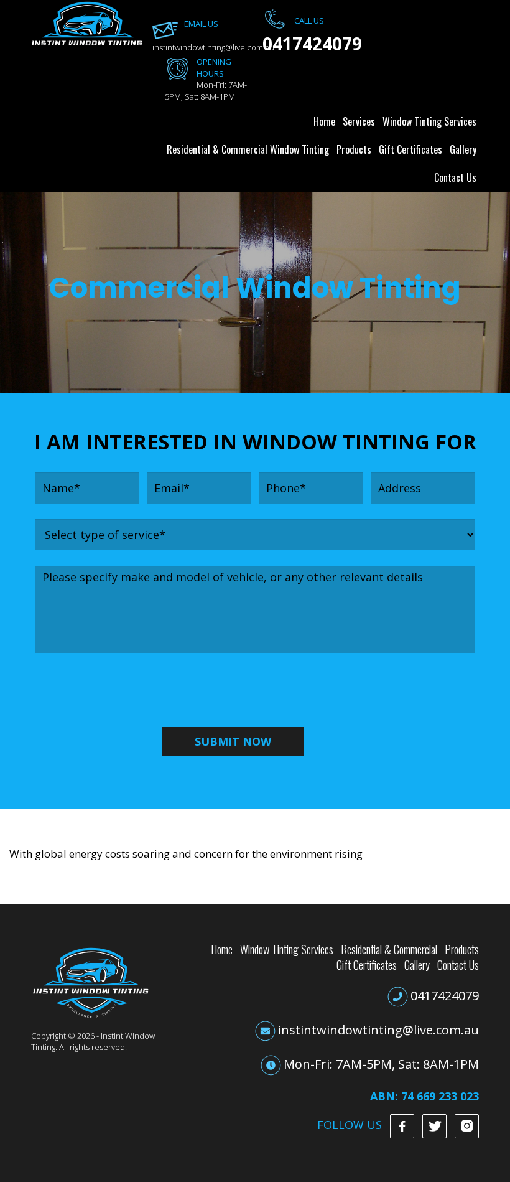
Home (324, 121)
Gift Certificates (410, 149)
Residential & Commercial (389, 949)
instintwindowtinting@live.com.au (378, 1029)
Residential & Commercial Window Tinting (248, 149)
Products (353, 149)
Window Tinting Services (429, 121)
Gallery (463, 149)
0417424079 (444, 995)
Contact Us (455, 177)
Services (359, 121)
